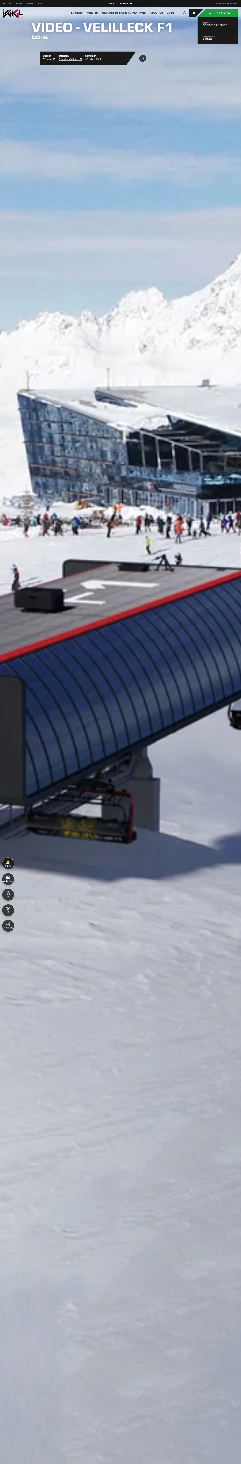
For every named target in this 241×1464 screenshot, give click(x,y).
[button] (185, 13)
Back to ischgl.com (120, 3)
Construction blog (226, 3)
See (40, 3)
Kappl (30, 3)
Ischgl (19, 3)
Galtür (7, 3)
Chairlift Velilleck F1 (70, 59)
